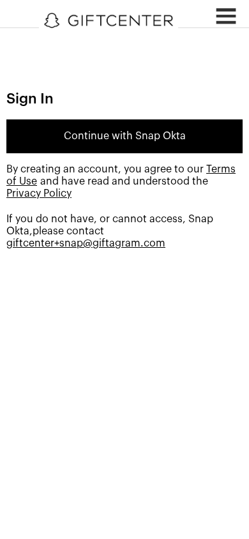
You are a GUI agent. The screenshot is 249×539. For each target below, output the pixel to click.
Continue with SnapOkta (125, 136)
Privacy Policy (39, 193)
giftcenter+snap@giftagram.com (85, 243)
